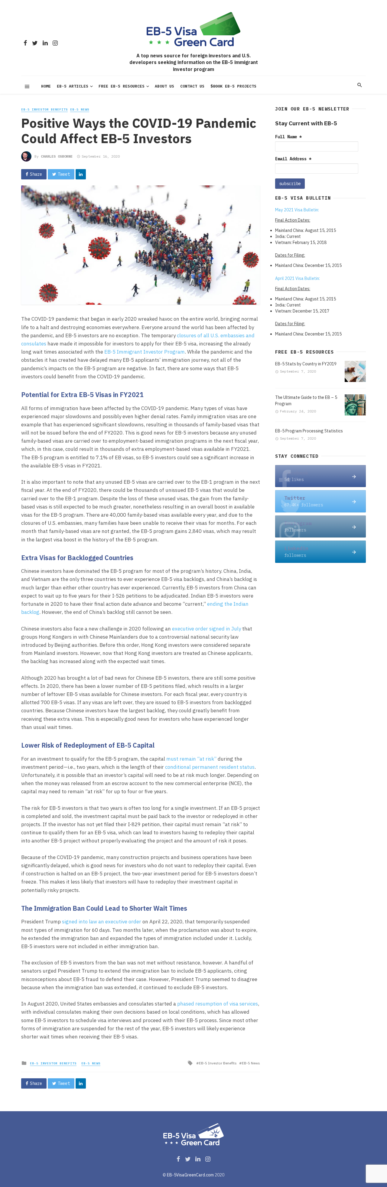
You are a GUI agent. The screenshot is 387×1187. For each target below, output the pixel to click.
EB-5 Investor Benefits (44, 109)
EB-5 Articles (72, 86)
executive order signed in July (206, 628)
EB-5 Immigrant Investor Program (144, 351)
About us (164, 86)
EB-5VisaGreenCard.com (190, 1175)
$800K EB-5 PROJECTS (233, 86)
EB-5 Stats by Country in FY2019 (306, 364)
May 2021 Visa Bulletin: (297, 210)
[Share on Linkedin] (81, 174)
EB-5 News (79, 109)
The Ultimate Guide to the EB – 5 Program (306, 400)
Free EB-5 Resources (122, 86)
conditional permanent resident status (210, 767)
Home (46, 86)
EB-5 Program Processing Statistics (309, 431)
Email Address (293, 159)
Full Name (288, 137)
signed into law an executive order (101, 921)
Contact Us (192, 86)
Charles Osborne (57, 156)
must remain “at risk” (191, 759)
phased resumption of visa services (217, 1003)
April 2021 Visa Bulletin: (297, 278)
